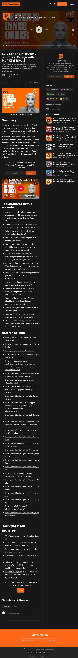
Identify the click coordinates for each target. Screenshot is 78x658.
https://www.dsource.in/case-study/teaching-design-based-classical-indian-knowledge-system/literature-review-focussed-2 (20, 365)
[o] (48, 120)
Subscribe (62, 4)
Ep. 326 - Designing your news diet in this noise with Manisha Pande (63, 128)
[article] (61, 120)
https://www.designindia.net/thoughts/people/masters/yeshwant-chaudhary (22, 375)
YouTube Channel (12, 536)
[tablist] (10, 606)
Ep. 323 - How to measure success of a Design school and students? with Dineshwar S (64, 154)
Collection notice (49, 649)
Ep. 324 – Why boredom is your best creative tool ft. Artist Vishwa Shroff (63, 146)
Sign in (72, 4)
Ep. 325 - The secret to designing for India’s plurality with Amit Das (64, 137)
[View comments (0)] (73, 25)
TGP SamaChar (11, 542)
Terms (42, 649)
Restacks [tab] (14, 606)
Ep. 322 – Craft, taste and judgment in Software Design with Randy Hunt (63, 163)
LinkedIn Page (11, 555)
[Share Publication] (55, 4)
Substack (31, 656)
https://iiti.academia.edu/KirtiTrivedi (20, 351)
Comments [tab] (6, 606)
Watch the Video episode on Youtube (21, 114)
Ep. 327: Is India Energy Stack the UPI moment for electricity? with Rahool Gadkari (64, 119)
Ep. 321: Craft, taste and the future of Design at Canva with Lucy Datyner (63, 172)
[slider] (38, 46)
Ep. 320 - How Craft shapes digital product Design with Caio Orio (64, 181)
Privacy (38, 649)
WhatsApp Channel (13, 562)
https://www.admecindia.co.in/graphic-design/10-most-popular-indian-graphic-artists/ (21, 389)
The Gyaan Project (12, 74)
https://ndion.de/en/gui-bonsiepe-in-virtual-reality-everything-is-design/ (19, 475)
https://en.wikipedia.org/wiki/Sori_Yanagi (21, 450)
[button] (25, 30)
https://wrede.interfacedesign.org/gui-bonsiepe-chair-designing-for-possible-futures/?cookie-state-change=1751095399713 (21, 407)
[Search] (50, 4)
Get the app (46, 652)
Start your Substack (35, 652)
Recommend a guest (13, 571)
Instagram (9, 549)
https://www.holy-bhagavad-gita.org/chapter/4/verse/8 (16, 507)
